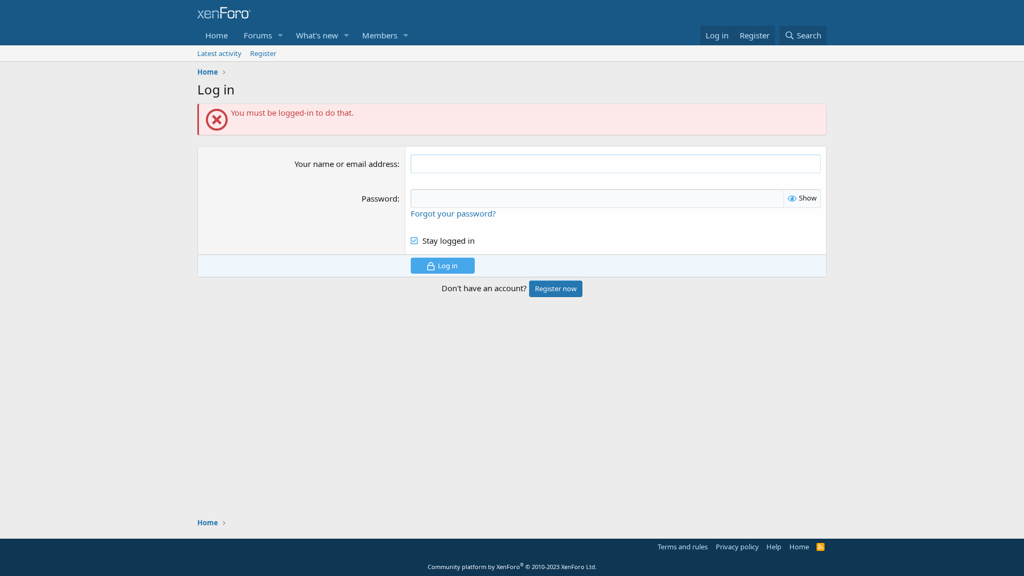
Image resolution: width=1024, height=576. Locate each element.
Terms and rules (683, 546)
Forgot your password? (453, 213)
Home (216, 35)
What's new (317, 35)
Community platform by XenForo (512, 567)
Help (773, 546)
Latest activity (219, 53)
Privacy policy (737, 546)
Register (263, 53)
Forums (258, 35)
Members (379, 35)
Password (379, 198)
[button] (280, 35)
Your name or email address (345, 163)
